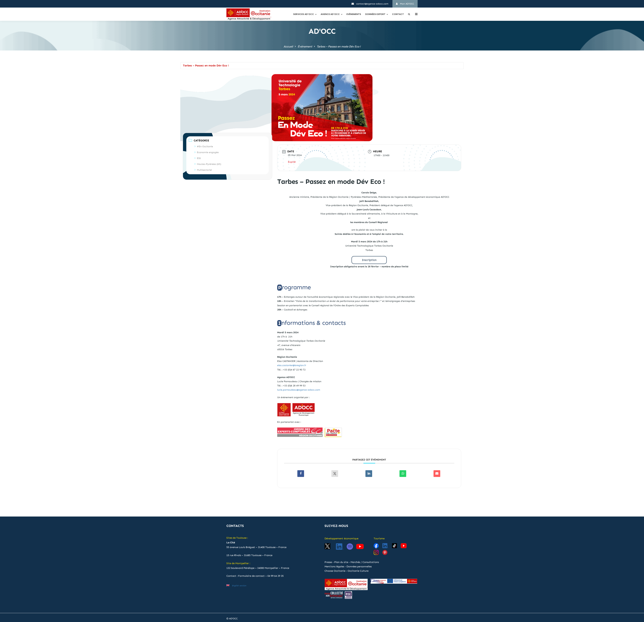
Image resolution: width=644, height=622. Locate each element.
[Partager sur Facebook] (300, 473)
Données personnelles (359, 566)
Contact (398, 14)
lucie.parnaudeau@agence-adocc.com (298, 389)
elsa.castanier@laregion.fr (291, 365)
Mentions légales (334, 566)
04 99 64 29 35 (275, 575)
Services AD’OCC (303, 14)
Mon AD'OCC (406, 3)
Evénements (353, 14)
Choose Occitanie (335, 570)
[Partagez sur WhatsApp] (402, 473)
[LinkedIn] (368, 473)
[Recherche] (409, 14)
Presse (328, 562)
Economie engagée (208, 152)
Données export (375, 14)
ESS (199, 158)
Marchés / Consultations (365, 562)
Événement (305, 46)
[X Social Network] (334, 473)
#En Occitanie (205, 146)
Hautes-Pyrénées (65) (209, 164)
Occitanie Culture (358, 570)
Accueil (288, 46)
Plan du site (341, 562)
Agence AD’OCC (330, 14)
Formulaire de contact (251, 575)
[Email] (437, 473)
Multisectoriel (204, 170)
